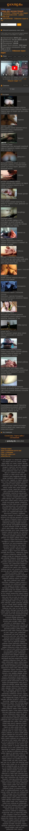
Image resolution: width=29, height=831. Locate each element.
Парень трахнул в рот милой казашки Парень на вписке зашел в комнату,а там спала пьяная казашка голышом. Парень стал (15, 386)
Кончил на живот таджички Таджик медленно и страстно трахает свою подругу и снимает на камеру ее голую (14, 238)
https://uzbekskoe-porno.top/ (11, 450)
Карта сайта (18, 436)
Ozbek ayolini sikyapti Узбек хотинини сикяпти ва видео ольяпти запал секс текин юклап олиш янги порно (14, 423)
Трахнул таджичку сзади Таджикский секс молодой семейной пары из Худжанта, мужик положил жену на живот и (14, 144)
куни (23, 56)
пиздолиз (19, 56)
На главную (7, 432)
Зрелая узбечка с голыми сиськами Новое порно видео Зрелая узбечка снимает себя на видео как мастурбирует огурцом (14, 349)
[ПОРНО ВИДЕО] (14, 4)
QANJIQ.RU (11, 441)
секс (27, 56)
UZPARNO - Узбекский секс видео (15, 13)
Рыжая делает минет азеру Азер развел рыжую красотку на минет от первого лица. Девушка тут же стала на (14, 199)
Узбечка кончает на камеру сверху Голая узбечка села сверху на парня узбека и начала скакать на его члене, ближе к (14, 181)
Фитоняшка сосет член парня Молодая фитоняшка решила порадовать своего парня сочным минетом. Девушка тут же (13, 312)
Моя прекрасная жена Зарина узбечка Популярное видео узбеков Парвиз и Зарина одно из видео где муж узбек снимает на (14, 107)
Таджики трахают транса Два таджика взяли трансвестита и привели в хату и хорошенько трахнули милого (14, 125)
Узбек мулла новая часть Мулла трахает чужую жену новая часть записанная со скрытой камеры (14, 331)
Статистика (9, 436)
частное (10, 58)
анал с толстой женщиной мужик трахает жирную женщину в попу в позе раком (15, 274)
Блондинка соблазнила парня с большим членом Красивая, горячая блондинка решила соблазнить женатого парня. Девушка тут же (14, 293)
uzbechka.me (5, 456)
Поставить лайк (5, 89)
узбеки (14, 56)
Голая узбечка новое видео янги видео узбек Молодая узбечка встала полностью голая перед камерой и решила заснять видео (14, 368)
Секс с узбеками (7, 452)
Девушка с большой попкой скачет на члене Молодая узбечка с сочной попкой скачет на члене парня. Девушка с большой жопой (14, 162)
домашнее (10, 56)
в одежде (6, 58)
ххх (2, 58)
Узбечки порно (6, 449)
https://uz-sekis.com (8, 454)
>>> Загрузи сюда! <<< (17, 80)
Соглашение (14, 437)
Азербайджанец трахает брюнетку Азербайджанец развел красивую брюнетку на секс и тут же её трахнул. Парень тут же (13, 408)
